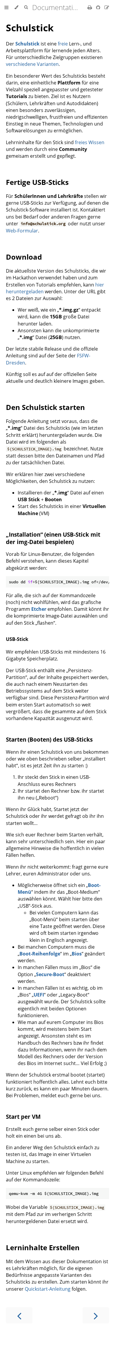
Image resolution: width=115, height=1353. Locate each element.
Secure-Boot (50, 974)
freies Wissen (89, 142)
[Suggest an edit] (107, 7)
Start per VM (23, 1116)
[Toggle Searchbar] (26, 7)
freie (63, 43)
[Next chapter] (96, 1315)
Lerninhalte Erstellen (43, 1247)
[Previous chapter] (19, 1315)
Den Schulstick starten (45, 407)
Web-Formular (22, 230)
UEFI (39, 994)
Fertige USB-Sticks (37, 182)
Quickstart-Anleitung (47, 1289)
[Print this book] (90, 7)
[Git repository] (99, 7)
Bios (77, 953)
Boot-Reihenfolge (39, 953)
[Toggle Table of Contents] (6, 7)
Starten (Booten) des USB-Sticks (49, 739)
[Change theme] (16, 7)
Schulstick (30, 27)
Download (24, 257)
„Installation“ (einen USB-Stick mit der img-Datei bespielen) (53, 538)
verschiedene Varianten (32, 64)
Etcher (38, 609)
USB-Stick (17, 639)
